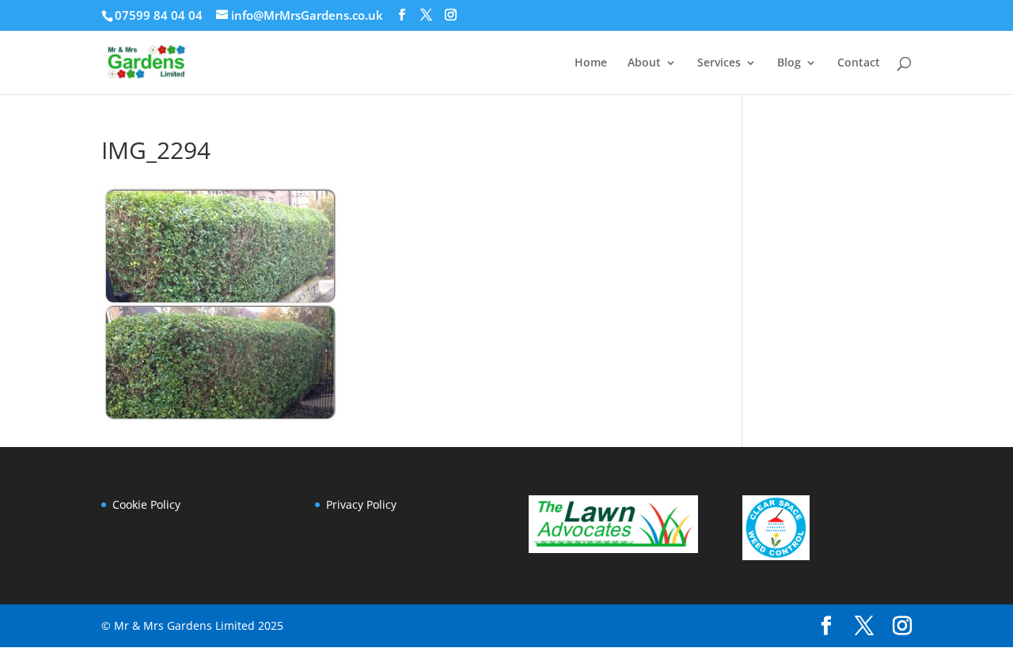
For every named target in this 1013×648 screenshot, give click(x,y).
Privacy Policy (361, 504)
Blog (789, 63)
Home (591, 63)
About (644, 63)
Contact (858, 63)
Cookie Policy (146, 504)
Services (719, 63)
